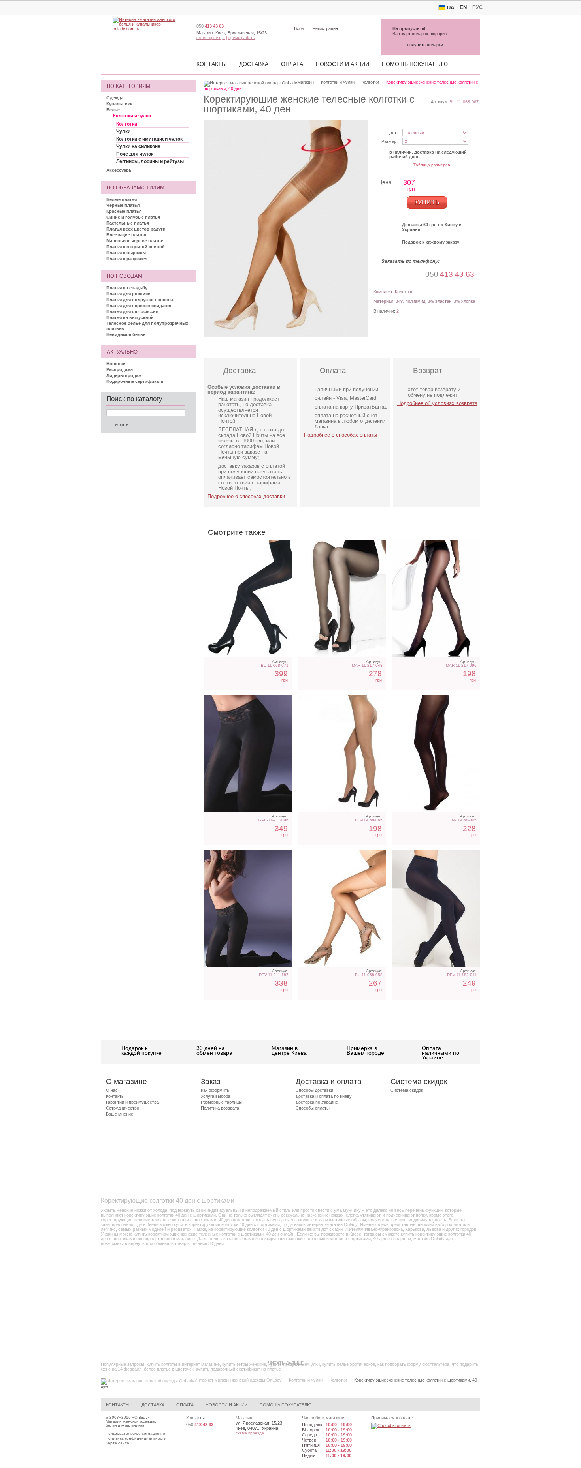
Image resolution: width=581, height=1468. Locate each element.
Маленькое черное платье (134, 240)
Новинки (116, 363)
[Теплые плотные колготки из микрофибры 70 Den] (436, 908)
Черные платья (123, 205)
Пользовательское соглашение (135, 1433)
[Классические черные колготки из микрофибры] (248, 753)
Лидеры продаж (123, 375)
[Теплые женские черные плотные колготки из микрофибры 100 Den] (248, 598)
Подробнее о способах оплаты (340, 435)
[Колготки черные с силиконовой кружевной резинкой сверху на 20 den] (248, 908)
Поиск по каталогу (134, 399)
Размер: (389, 141)
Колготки (126, 124)
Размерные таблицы (221, 1102)
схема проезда (210, 38)
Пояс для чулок (134, 154)
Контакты (211, 64)
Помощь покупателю (415, 64)
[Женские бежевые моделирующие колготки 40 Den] (342, 908)
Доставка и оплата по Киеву (324, 1096)
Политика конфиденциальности (136, 1438)
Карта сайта (117, 1443)
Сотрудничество (122, 1108)
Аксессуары (119, 170)
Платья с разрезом (126, 258)
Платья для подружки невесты (139, 299)
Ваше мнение (119, 1114)
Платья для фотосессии (132, 311)
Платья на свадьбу (126, 287)
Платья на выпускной (130, 317)
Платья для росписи (128, 293)
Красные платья (123, 211)
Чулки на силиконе (138, 146)
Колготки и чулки (132, 115)
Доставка (253, 64)
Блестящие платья (126, 234)
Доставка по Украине (317, 1102)
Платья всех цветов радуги (136, 229)
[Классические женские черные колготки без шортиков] (436, 753)
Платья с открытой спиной (135, 246)
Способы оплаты (313, 1108)
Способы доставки (314, 1090)
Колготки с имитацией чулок (149, 139)
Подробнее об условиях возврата (437, 403)
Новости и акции (342, 64)
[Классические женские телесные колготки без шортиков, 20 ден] (342, 753)
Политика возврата (220, 1108)
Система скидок (406, 1090)
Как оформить (215, 1090)
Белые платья (121, 199)
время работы (241, 38)
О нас (112, 1090)
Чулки (123, 131)
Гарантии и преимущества (132, 1102)
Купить (427, 202)
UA (450, 8)
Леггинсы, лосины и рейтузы (150, 161)
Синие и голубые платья (133, 217)
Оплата (292, 64)
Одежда (114, 98)
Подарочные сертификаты (135, 381)
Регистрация (325, 28)
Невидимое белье (125, 334)
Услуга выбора (215, 1096)
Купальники (119, 103)
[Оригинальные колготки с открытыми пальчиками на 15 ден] (342, 598)
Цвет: (392, 132)
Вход (299, 28)
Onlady (140, 1417)
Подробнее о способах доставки (246, 496)
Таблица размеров (431, 165)
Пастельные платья (127, 223)
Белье (113, 109)
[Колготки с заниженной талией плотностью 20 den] (436, 598)
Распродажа (119, 369)
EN (463, 7)
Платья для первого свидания (139, 305)
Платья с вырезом (126, 252)
